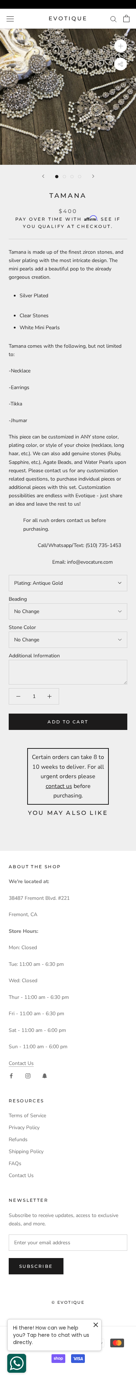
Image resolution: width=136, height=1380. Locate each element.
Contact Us (21, 1063)
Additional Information (34, 655)
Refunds (18, 1139)
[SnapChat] (44, 1075)
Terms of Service (27, 1115)
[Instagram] (27, 1075)
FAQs (15, 1163)
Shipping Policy (26, 1151)
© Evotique (68, 1302)
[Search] (113, 19)
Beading (18, 599)
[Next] (93, 176)
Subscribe (36, 1266)
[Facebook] (11, 1075)
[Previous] (43, 176)
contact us (59, 786)
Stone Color (22, 627)
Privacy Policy (24, 1127)
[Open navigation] (10, 18)
